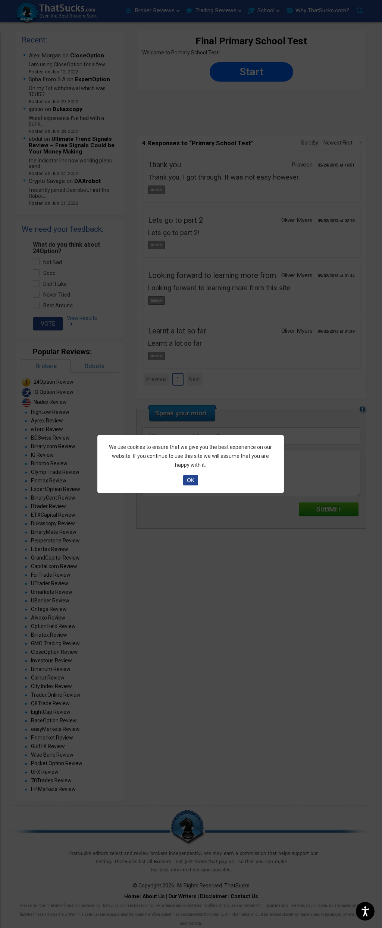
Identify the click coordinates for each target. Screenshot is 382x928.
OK (190, 480)
